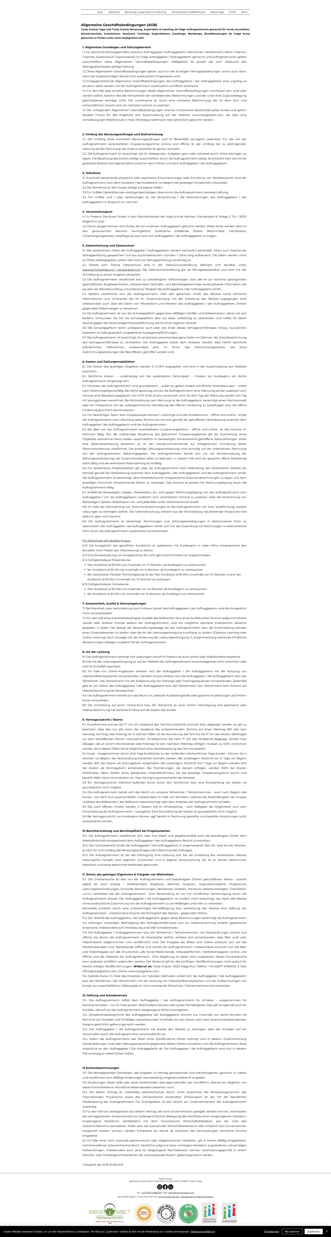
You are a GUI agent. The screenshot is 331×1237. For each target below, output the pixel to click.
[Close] (327, 1231)
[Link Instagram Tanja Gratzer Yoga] (159, 1186)
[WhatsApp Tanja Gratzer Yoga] (170, 1186)
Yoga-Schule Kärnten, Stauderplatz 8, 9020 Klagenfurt (185, 1196)
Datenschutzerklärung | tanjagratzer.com (111, 269)
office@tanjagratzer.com (99, 971)
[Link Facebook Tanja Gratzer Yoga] (165, 1186)
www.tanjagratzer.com (129, 37)
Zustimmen (314, 1231)
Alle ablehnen (292, 1231)
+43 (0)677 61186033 (151, 1192)
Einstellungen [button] (271, 1231)
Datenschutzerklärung (203, 1231)
